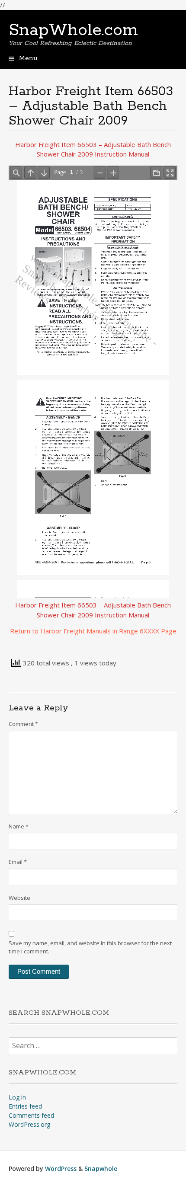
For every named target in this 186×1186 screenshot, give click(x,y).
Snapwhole (100, 1168)
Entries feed (25, 1106)
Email (18, 862)
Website (19, 897)
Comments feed (31, 1115)
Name (19, 826)
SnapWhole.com (73, 30)
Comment (23, 724)
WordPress (61, 1168)
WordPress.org (29, 1124)
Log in (17, 1097)
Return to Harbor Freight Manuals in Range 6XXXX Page (93, 631)
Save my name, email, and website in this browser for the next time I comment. (90, 947)
